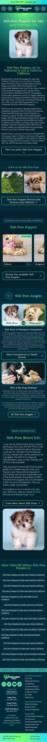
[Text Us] (43, 8)
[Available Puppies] (10, 8)
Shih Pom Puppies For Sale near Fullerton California (23, 575)
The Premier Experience (33, 676)
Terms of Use (35, 736)
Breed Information (31, 704)
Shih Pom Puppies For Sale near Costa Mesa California (23, 618)
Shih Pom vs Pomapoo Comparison (23, 329)
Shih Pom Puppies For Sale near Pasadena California (24, 659)
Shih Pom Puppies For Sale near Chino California (23, 624)
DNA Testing (29, 730)
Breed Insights (30, 707)
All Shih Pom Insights (22, 414)
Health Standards (31, 727)
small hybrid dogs (34, 337)
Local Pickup (29, 684)
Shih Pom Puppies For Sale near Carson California (23, 648)
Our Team (28, 695)
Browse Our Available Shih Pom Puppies (19, 276)
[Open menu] (3, 8)
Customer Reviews (32, 686)
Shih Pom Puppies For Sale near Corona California (23, 643)
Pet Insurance (30, 719)
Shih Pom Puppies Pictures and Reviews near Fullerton (23, 201)
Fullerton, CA (30, 670)
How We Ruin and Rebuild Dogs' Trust (21, 493)
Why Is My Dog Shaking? (23, 387)
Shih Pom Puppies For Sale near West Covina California (19, 598)
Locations (18, 670)
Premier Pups (7, 670)
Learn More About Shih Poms (21, 503)
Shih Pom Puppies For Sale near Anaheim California (23, 580)
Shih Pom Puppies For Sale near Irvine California (23, 605)
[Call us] (37, 8)
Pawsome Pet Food (32, 724)
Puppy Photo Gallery (32, 689)
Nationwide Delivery (32, 681)
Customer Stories (31, 692)
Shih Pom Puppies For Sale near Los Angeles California (23, 654)
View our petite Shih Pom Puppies (23, 149)
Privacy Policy (35, 739)
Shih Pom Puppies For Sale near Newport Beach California (20, 636)
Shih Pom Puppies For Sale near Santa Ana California (23, 591)
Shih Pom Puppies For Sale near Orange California (23, 586)
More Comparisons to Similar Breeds (22, 356)
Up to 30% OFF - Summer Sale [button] (23, 2)
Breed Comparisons (32, 710)
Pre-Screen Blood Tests (33, 722)
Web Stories (29, 697)
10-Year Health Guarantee (34, 716)
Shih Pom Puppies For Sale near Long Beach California (23, 629)
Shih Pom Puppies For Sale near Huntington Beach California (21, 611)
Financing (28, 678)
